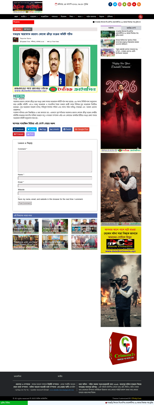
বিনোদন (63, 16)
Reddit (68, 129)
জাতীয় (23, 16)
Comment (22, 149)
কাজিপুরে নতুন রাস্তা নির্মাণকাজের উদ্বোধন (81, 246)
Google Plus (83, 129)
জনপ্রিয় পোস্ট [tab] (131, 28)
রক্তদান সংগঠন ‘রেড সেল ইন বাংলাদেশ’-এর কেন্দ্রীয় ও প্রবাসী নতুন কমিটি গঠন (84, 229)
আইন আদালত (91, 16)
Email (21, 182)
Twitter (32, 129)
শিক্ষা (71, 16)
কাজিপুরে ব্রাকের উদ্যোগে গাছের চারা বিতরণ (53, 230)
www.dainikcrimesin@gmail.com (62, 390)
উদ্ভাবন (101, 16)
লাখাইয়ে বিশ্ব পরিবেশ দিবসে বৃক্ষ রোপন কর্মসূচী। (25, 230)
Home (18, 29)
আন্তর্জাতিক (44, 16)
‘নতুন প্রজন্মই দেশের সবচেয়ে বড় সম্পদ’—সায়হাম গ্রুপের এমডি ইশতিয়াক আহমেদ (127, 51)
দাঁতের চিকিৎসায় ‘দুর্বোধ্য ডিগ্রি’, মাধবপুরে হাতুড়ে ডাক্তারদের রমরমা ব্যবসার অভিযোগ (127, 42)
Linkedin (55, 129)
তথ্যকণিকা (17, 376)
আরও (80, 16)
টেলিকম (110, 16)
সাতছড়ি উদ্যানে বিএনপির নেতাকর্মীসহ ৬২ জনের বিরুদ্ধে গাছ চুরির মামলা (106, 22)
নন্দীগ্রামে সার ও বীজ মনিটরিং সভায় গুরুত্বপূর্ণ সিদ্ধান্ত (53, 245)
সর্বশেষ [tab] (111, 28)
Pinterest (19, 134)
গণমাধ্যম (55, 16)
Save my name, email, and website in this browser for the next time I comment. (50, 199)
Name (21, 174)
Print (31, 134)
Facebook (19, 129)
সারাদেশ (33, 16)
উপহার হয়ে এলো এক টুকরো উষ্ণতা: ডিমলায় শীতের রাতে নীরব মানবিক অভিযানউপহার (26, 245)
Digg (44, 129)
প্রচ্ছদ (16, 16)
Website (21, 189)
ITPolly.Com (136, 398)
